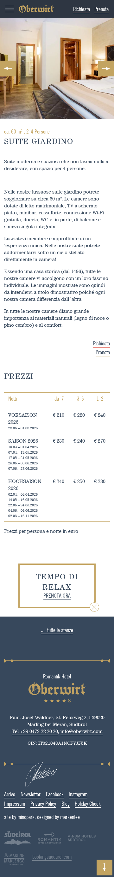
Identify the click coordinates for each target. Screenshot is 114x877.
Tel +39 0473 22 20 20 (35, 731)
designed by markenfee (58, 816)
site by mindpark (19, 816)
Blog (65, 803)
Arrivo (9, 793)
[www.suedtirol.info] (17, 843)
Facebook (55, 793)
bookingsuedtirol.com (52, 856)
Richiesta (81, 9)
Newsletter (31, 793)
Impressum (14, 803)
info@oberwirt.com (81, 731)
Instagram (78, 793)
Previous (8, 68)
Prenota (101, 9)
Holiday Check (88, 803)
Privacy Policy (43, 803)
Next (106, 68)
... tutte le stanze (57, 629)
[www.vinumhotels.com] (82, 843)
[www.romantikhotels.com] (49, 838)
